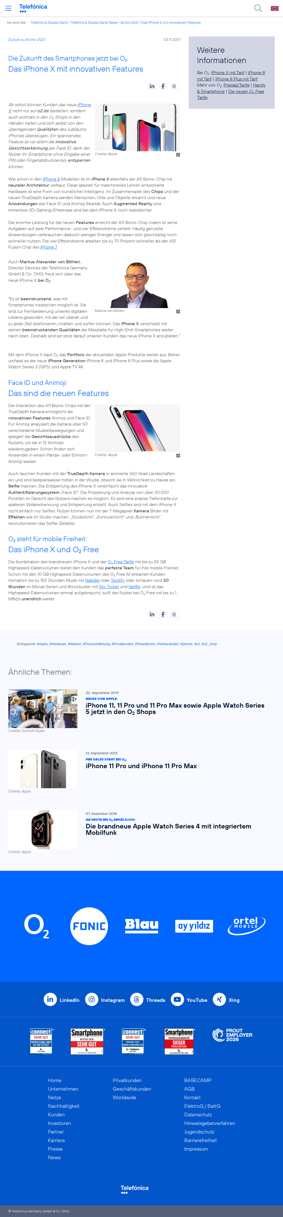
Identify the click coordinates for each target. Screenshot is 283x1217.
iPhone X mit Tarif (227, 72)
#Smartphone (145, 644)
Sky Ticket (109, 586)
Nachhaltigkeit (64, 1106)
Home (54, 1080)
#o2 (197, 644)
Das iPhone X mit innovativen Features (171, 22)
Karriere (56, 1140)
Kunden (56, 1114)
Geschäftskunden (132, 1089)
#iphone (186, 644)
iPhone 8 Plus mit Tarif (236, 79)
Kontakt (192, 1097)
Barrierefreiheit (200, 1140)
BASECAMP (197, 1080)
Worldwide (124, 1097)
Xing (234, 1000)
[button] (152, 86)
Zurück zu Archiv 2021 (27, 39)
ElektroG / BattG (202, 1106)
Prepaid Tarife (237, 85)
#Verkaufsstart (168, 644)
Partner (56, 1132)
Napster (92, 580)
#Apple (42, 644)
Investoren (59, 1123)
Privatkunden (127, 1080)
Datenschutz (198, 1114)
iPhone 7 (48, 247)
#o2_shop (209, 644)
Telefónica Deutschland (49, 22)
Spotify (118, 580)
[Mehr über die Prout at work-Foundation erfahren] (232, 1041)
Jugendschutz (199, 1132)
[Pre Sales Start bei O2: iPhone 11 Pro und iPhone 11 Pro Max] (139, 771)
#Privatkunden (122, 644)
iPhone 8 (51, 179)
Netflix (134, 586)
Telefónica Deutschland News (94, 22)
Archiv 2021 (129, 22)
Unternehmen (63, 1089)
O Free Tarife (121, 561)
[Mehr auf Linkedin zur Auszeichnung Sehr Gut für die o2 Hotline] (134, 1041)
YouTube (197, 1000)
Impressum (196, 1149)
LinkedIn (70, 1000)
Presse (55, 1149)
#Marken (74, 644)
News (54, 1157)
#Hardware (57, 644)
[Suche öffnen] (258, 8)
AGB (189, 1089)
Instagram (113, 1000)
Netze (54, 1097)
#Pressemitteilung (96, 644)
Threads (155, 1000)
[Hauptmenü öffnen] (8, 8)
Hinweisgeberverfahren (209, 1123)
